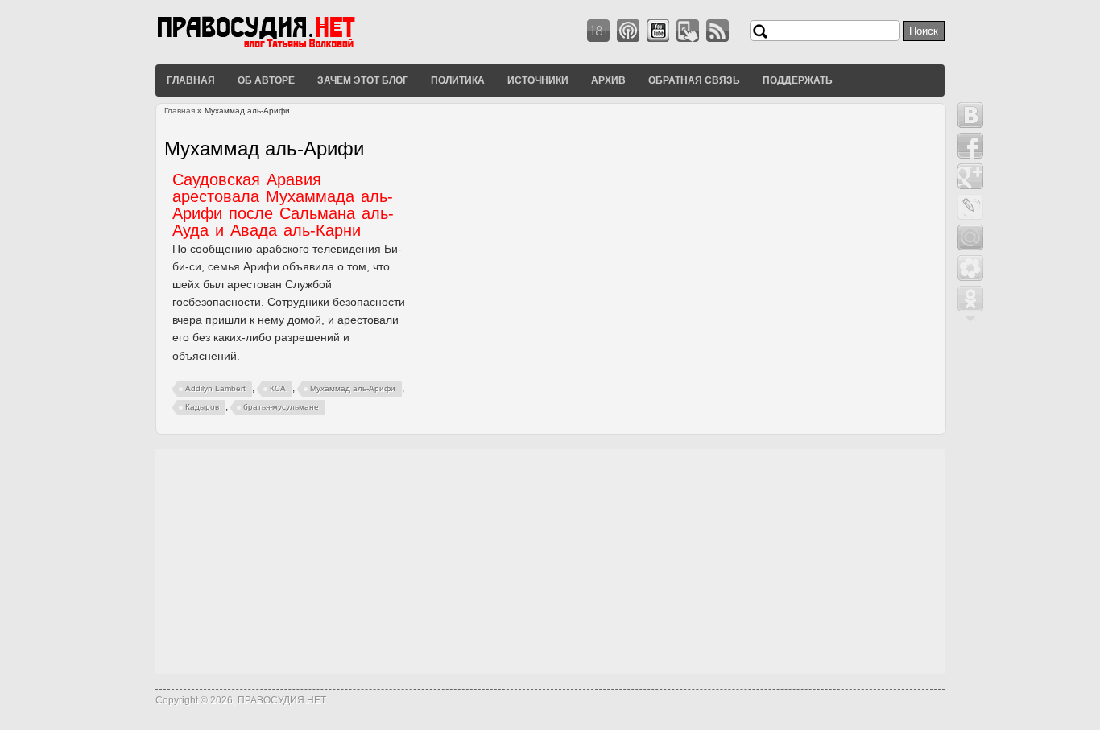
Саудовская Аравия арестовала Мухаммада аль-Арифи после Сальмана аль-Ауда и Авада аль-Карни (283, 205)
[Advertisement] (550, 561)
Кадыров (202, 406)
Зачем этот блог (362, 79)
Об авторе (266, 79)
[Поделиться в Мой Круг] (970, 268)
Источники (538, 79)
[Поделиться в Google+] (970, 176)
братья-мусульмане (281, 406)
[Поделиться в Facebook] (970, 146)
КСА (278, 388)
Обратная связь (694, 79)
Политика (458, 79)
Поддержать (798, 79)
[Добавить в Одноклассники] (970, 298)
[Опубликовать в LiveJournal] (970, 207)
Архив (608, 79)
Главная (191, 79)
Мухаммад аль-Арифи (352, 388)
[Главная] (276, 47)
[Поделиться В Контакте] (970, 115)
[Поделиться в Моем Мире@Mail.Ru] (970, 237)
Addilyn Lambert (215, 388)
